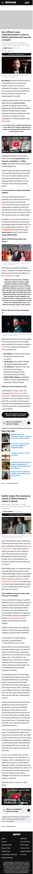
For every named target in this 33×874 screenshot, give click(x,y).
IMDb (3, 121)
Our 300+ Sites (25, 842)
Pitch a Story (24, 845)
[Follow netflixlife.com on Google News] (28, 423)
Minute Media (10, 862)
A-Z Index (23, 854)
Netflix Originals (11, 826)
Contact (4, 842)
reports (4, 347)
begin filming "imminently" (17, 618)
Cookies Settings (7, 858)
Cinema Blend (9, 276)
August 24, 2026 (19, 643)
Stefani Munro (8, 48)
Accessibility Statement (9, 854)
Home (3, 483)
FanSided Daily (6, 845)
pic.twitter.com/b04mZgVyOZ (12, 640)
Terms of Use (24, 848)
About (3, 838)
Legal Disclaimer (25, 851)
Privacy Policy (6, 848)
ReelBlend (5, 205)
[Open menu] (3, 3)
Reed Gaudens (8, 511)
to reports (12, 219)
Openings (23, 838)
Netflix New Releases (12, 483)
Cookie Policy (5, 851)
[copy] (12, 51)
